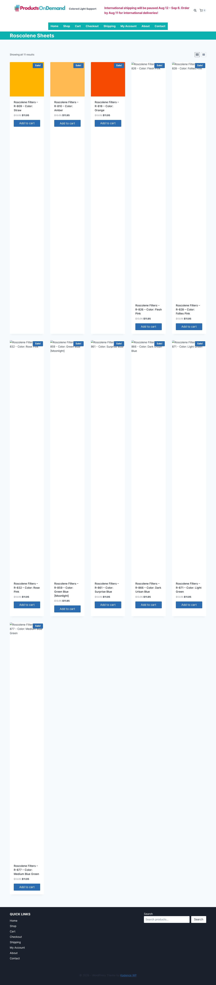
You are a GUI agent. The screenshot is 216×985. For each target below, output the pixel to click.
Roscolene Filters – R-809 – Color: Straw (26, 106)
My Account (128, 26)
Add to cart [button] (27, 123)
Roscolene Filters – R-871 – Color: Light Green (188, 587)
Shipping (110, 26)
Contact (160, 26)
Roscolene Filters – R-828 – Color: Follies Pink (188, 309)
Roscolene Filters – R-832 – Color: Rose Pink (27, 587)
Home (54, 26)
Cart (78, 26)
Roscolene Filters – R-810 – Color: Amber (66, 106)
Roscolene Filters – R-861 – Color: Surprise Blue (107, 587)
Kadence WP (128, 975)
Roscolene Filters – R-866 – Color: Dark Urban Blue (148, 587)
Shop (66, 26)
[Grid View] (197, 54)
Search (148, 913)
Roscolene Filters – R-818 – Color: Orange (107, 106)
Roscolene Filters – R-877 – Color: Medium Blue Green (26, 870)
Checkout (92, 26)
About (146, 26)
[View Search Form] (195, 10)
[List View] (203, 54)
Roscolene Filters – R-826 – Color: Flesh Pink (148, 309)
